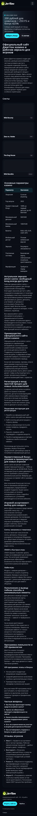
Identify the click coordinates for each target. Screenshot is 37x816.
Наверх (5, 812)
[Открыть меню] (32, 3)
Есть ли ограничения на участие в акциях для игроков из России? (18, 725)
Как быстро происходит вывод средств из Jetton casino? (17, 706)
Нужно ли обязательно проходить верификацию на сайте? (15, 712)
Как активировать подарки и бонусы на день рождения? (17, 731)
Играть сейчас (10, 804)
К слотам (25, 36)
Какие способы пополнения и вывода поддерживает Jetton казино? (16, 719)
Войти (22, 804)
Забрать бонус (12, 36)
